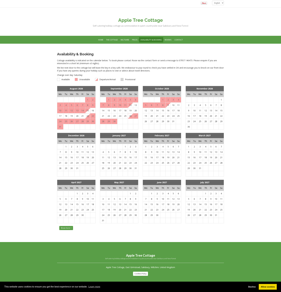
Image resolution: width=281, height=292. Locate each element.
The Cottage (112, 40)
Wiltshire (125, 40)
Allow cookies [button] (268, 287)
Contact (178, 40)
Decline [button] (252, 287)
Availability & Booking (151, 40)
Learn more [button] (94, 286)
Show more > (66, 228)
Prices (135, 40)
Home (100, 40)
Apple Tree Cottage (140, 20)
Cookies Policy (140, 273)
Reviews (168, 40)
